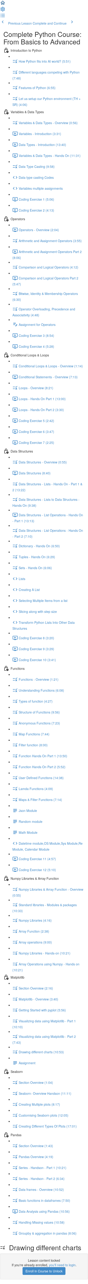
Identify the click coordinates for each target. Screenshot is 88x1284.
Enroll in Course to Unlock (44, 1271)
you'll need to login (62, 1265)
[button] (2, 4)
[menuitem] (2, 10)
